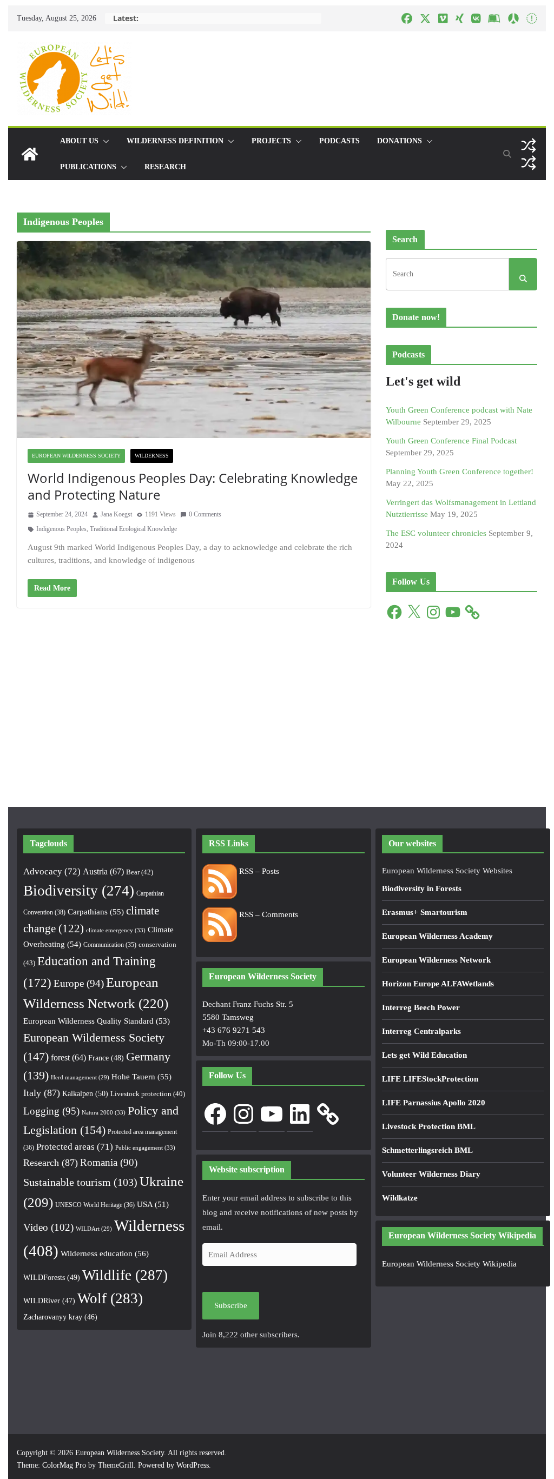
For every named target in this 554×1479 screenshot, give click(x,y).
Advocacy (52, 871)
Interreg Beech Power (421, 1007)
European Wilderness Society (76, 456)
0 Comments (205, 514)
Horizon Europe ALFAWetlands (438, 983)
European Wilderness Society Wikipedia (449, 1263)
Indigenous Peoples (61, 529)
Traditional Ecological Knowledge (133, 529)
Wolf (110, 1298)
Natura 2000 (104, 1112)
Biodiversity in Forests (421, 888)
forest (68, 1057)
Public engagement (145, 1147)
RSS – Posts (258, 871)
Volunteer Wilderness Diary (431, 1174)
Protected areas (74, 1147)
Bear (139, 872)
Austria (103, 871)
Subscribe (230, 1305)
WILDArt (94, 1229)
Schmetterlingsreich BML (427, 1150)
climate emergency (116, 930)
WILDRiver (49, 1301)
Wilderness (152, 456)
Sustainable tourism (80, 1182)
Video (48, 1227)
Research (165, 167)
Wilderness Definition (175, 141)
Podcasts (339, 141)
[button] (103, 141)
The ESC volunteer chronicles (436, 533)
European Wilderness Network (436, 960)
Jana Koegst (116, 514)
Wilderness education (105, 1253)
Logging (51, 1111)
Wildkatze (400, 1197)
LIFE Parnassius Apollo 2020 (433, 1102)
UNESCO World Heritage (95, 1205)
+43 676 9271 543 (233, 1030)
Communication (109, 945)
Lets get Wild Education (424, 1055)
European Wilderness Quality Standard (96, 1021)
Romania (108, 1162)
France (106, 1057)
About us (79, 141)
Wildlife (125, 1275)
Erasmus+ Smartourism (424, 912)
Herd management (80, 1077)
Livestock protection (147, 1094)
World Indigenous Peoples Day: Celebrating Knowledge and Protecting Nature (193, 486)
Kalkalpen (85, 1093)
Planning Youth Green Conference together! (459, 471)
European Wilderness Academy (437, 936)
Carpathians (96, 911)
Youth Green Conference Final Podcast (451, 440)
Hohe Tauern (141, 1076)
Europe (79, 983)
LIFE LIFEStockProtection (430, 1079)
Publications (88, 167)
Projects (271, 141)
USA (153, 1204)
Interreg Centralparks (421, 1031)
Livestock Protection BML (429, 1126)
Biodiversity (78, 891)
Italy (41, 1092)
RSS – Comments (267, 914)
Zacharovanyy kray (60, 1317)
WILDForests (51, 1277)
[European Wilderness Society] (29, 154)
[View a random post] (528, 145)
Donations (399, 141)
